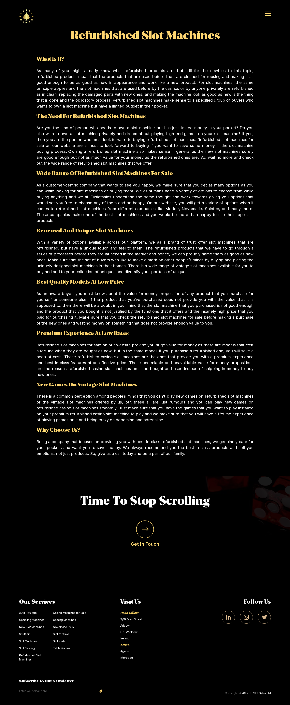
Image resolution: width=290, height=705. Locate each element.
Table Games (61, 648)
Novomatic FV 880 (65, 627)
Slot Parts (59, 641)
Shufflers (25, 634)
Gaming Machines (64, 620)
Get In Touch (145, 544)
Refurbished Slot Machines (30, 657)
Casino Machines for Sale (69, 612)
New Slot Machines (31, 627)
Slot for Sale (61, 634)
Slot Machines (28, 641)
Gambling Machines (31, 620)
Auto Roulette (28, 612)
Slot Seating (27, 648)
